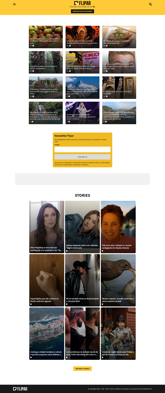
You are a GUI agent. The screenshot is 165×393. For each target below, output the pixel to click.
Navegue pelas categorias (82, 11)
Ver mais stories (83, 368)
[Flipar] (20, 389)
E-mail (57, 145)
